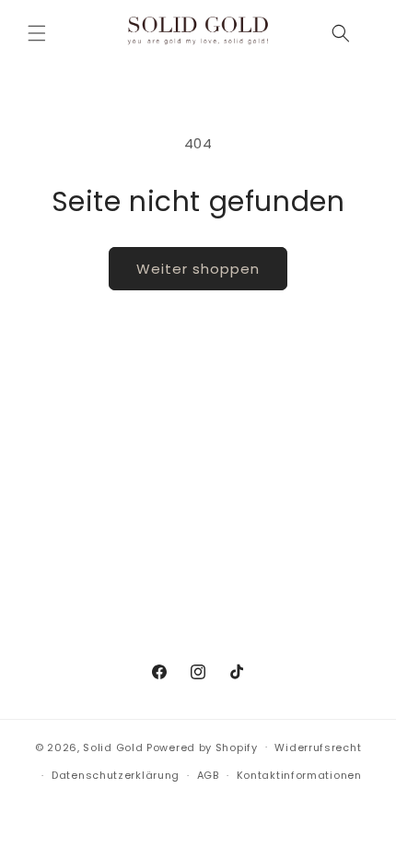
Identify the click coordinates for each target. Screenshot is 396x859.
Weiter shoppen (198, 268)
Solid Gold (113, 746)
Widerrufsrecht (317, 747)
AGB (208, 775)
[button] (37, 33)
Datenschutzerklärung (116, 775)
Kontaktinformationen (299, 775)
